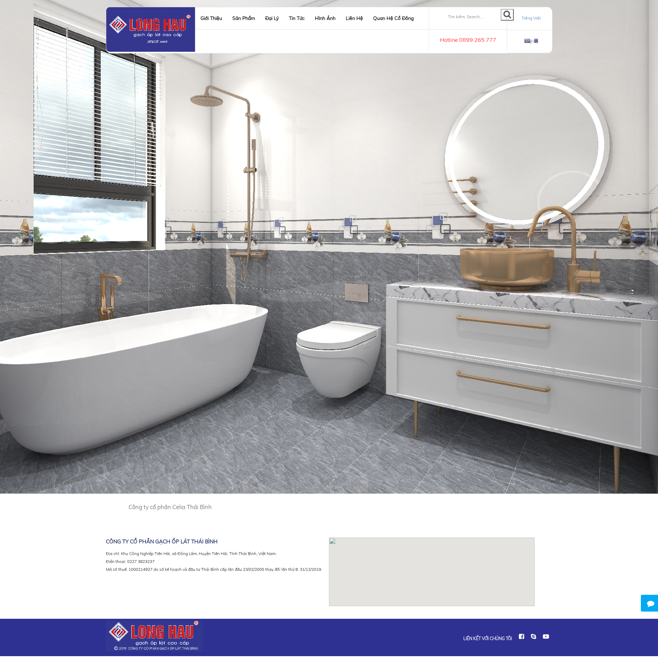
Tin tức (297, 18)
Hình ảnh (325, 18)
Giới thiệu (211, 18)
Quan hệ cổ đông (393, 18)
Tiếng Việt (531, 18)
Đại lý (272, 18)
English (531, 41)
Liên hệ (354, 18)
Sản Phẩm (243, 18)
